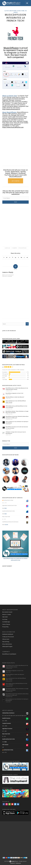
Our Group (4, 619)
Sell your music (5, 639)
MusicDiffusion (23, 248)
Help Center (5, 617)
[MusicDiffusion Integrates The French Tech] (15, 33)
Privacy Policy (5, 626)
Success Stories (20, 10)
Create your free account (8, 636)
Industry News (13, 10)
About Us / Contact (6, 614)
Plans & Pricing (5, 641)
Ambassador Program (7, 646)
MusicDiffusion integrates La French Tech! (15, 17)
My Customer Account (7, 612)
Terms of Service (6, 624)
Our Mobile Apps (6, 621)
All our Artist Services (7, 644)
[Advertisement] (15, 146)
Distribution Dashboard (7, 634)
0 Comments (14, 248)
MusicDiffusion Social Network (9, 654)
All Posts (7, 10)
